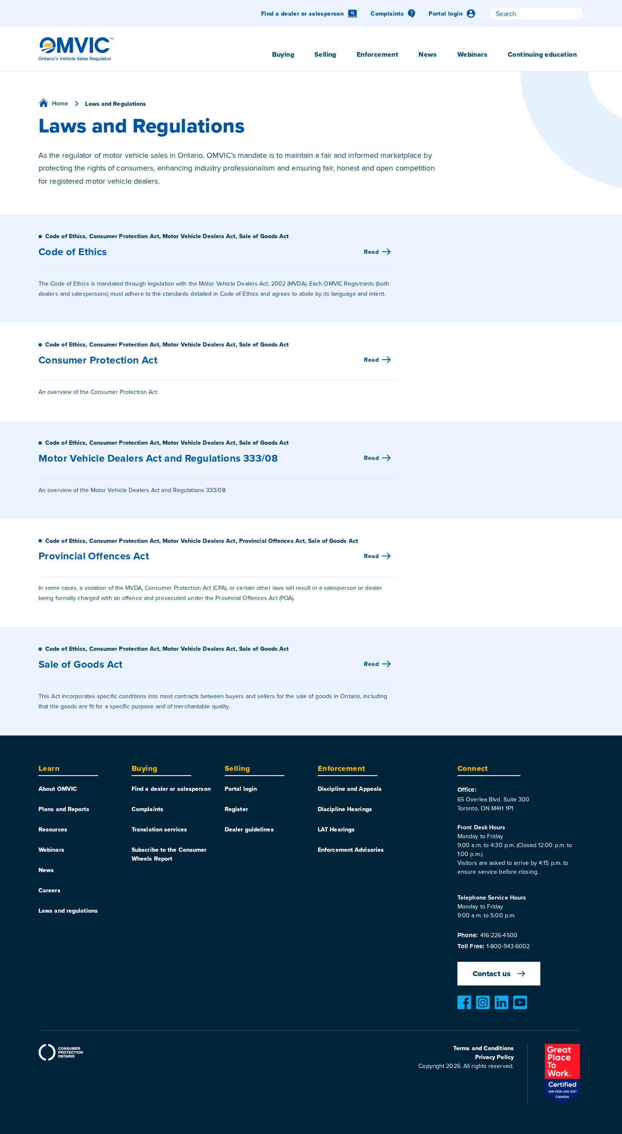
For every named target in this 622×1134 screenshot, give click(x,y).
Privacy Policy (494, 1057)
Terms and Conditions (483, 1048)
